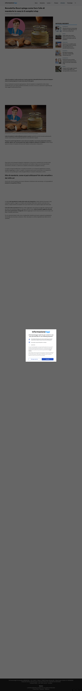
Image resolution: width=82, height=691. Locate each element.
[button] (41, 345)
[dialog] (41, 345)
